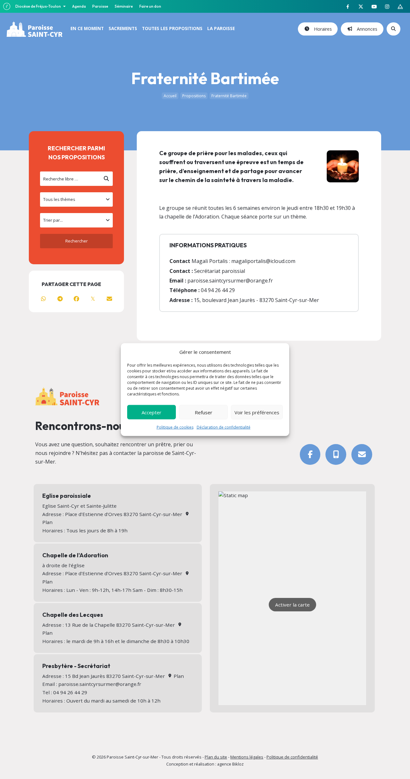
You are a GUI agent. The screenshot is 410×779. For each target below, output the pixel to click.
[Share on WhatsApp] (43, 298)
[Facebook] (310, 454)
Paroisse (100, 6)
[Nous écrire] (361, 454)
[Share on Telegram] (60, 298)
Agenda (79, 6)
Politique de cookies (175, 427)
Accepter (151, 412)
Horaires (321, 29)
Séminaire (124, 6)
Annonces (365, 29)
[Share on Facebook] (76, 298)
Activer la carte (292, 604)
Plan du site (216, 757)
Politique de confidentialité (292, 757)
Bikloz (238, 764)
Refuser (203, 412)
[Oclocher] (335, 454)
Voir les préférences (256, 412)
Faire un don (150, 6)
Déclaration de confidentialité (223, 427)
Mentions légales (246, 757)
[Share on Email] (109, 298)
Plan (178, 676)
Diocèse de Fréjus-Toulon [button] (38, 6)
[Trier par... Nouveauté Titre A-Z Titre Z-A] (76, 220)
